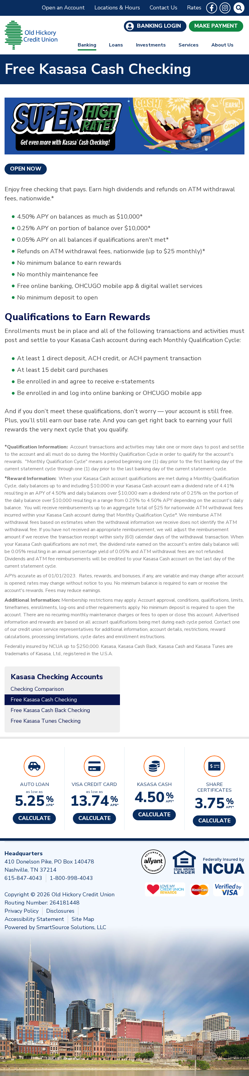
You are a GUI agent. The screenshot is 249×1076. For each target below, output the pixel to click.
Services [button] (189, 45)
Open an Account (63, 7)
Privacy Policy (22, 911)
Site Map (83, 919)
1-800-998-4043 (71, 878)
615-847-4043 (23, 878)
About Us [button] (222, 45)
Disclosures (60, 911)
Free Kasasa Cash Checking (44, 699)
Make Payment (216, 25)
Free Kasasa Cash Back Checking (50, 710)
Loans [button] (116, 45)
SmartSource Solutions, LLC (71, 927)
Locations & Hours (117, 7)
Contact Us (163, 7)
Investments (151, 45)
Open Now (25, 168)
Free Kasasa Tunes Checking (46, 721)
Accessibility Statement (34, 919)
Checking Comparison (37, 689)
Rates (194, 7)
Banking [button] (87, 45)
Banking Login (158, 25)
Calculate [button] (34, 818)
